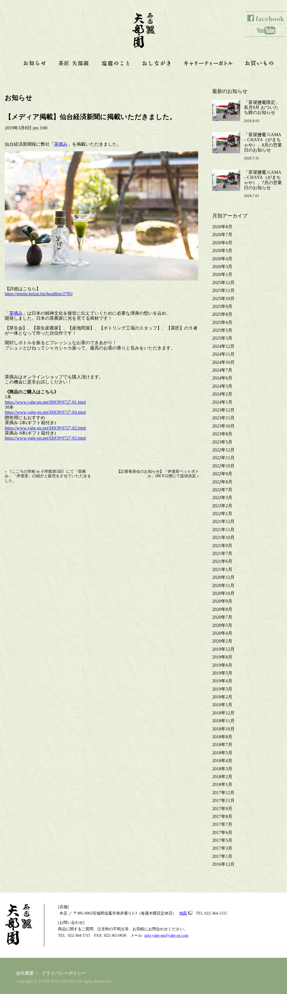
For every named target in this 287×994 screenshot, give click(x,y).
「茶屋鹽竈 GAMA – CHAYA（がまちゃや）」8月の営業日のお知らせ (263, 142)
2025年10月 (223, 298)
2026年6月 (222, 242)
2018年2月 (222, 776)
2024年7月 (222, 370)
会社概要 (25, 973)
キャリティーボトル (208, 63)
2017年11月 (223, 800)
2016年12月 (223, 864)
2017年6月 (222, 832)
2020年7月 (222, 617)
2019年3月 (222, 689)
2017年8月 (222, 816)
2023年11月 (223, 417)
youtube (266, 30)
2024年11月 (223, 354)
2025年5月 (222, 330)
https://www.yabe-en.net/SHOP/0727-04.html (45, 412)
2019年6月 (222, 665)
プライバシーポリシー (63, 973)
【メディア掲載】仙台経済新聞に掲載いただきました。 (90, 116)
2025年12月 (223, 282)
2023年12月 (223, 410)
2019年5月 (222, 673)
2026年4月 (222, 258)
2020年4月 (222, 633)
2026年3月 (222, 266)
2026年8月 (222, 226)
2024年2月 (222, 394)
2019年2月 (222, 696)
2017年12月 (223, 792)
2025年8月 (222, 314)
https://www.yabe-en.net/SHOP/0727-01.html (45, 402)
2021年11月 (223, 529)
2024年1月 (222, 402)
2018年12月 (223, 712)
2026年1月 (222, 274)
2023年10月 (223, 426)
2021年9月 (222, 545)
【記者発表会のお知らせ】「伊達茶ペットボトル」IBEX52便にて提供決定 (158, 473)
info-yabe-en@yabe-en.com (166, 935)
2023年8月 (222, 433)
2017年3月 (222, 848)
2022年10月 (223, 465)
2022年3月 (222, 497)
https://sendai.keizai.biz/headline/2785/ (39, 293)
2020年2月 (222, 641)
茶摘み (61, 144)
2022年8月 (222, 481)
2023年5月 (222, 442)
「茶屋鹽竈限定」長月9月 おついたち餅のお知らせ (262, 107)
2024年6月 (222, 378)
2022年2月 (222, 505)
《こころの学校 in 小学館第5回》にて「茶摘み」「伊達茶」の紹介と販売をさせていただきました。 (48, 476)
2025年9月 (222, 306)
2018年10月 (223, 728)
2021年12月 (223, 521)
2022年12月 (223, 449)
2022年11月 (223, 457)
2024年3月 (222, 386)
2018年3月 (222, 768)
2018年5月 (222, 752)
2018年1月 (222, 784)
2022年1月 (222, 513)
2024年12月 (223, 346)
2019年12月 (223, 649)
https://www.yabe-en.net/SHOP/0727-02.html (45, 428)
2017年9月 (222, 808)
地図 (183, 913)
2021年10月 (223, 537)
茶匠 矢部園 (74, 63)
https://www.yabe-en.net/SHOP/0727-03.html (45, 438)
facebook (266, 18)
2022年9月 (222, 473)
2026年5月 (222, 250)
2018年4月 (222, 760)
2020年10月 (223, 593)
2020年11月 (223, 585)
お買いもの (260, 63)
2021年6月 (222, 561)
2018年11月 (223, 720)
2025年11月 (223, 290)
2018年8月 (222, 736)
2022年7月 (222, 489)
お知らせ (35, 63)
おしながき (157, 63)
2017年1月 (222, 856)
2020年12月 (223, 577)
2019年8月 (222, 657)
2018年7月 (222, 744)
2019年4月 (222, 680)
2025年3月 (222, 338)
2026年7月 (222, 234)
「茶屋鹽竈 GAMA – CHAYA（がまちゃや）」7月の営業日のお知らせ (263, 180)
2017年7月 (222, 824)
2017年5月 (222, 840)
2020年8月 (222, 609)
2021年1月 (222, 569)
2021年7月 (222, 553)
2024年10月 (223, 362)
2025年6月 (222, 322)
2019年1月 (222, 704)
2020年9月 (222, 601)
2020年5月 (222, 625)
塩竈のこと (116, 63)
